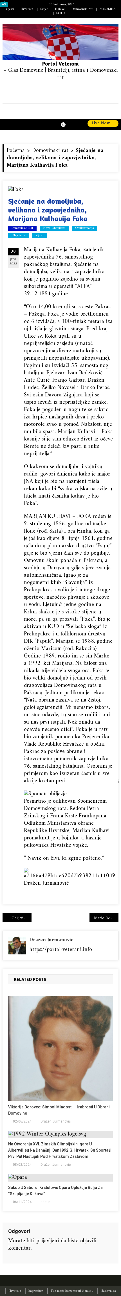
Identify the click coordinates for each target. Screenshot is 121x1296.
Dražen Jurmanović (51, 940)
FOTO (60, 13)
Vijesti (10, 9)
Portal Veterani (60, 63)
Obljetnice (19, 235)
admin (45, 1202)
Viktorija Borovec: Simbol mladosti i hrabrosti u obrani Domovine (59, 1110)
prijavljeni (47, 1241)
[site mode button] (66, 124)
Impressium (35, 1291)
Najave (60, 9)
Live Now (101, 123)
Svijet (44, 9)
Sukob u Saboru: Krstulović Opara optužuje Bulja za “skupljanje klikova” (55, 1190)
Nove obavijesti (54, 228)
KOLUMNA (107, 9)
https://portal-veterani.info (60, 950)
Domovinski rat (82, 9)
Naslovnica (108, 1291)
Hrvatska (27, 9)
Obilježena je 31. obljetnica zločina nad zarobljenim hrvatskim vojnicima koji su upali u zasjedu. (22, 918)
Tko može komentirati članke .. (72, 1291)
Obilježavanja (84, 228)
